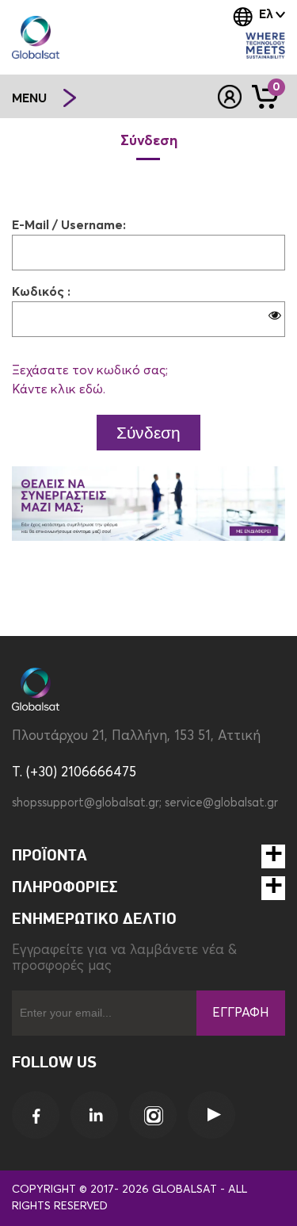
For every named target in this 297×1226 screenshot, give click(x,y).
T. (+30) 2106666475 (74, 773)
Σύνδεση (148, 432)
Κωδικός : (41, 291)
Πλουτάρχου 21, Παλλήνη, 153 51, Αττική (136, 736)
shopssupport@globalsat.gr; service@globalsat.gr (145, 803)
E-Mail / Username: (69, 225)
